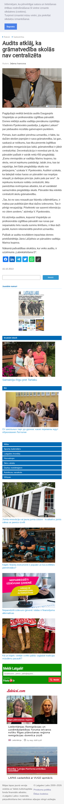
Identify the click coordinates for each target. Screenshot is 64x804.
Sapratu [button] (11, 26)
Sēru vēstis (9, 463)
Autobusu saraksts (13, 472)
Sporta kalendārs (12, 449)
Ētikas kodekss (41, 794)
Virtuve (7, 477)
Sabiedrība (18, 37)
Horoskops (9, 458)
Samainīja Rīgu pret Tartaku (19, 379)
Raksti (7, 37)
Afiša (6, 444)
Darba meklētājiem (13, 467)
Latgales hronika (12, 453)
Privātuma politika (42, 789)
